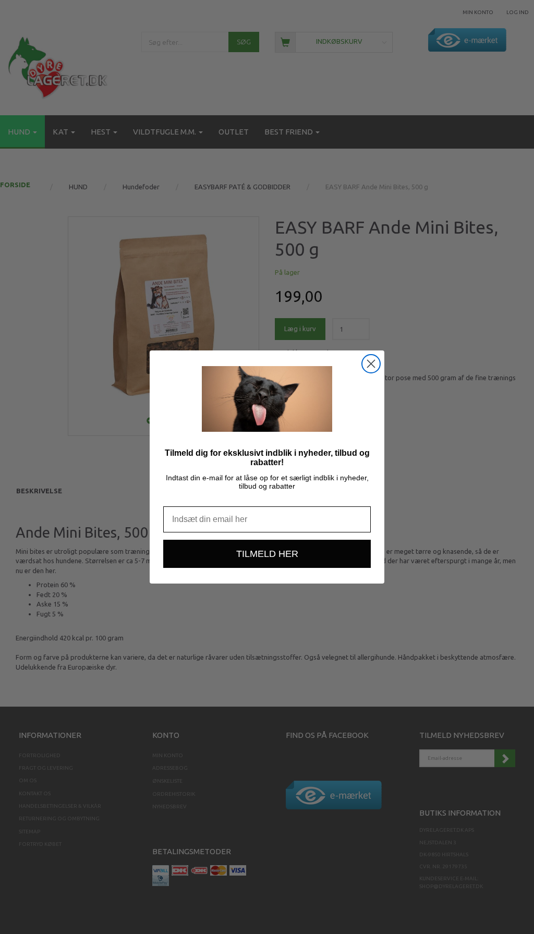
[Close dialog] (371, 364)
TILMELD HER (267, 554)
